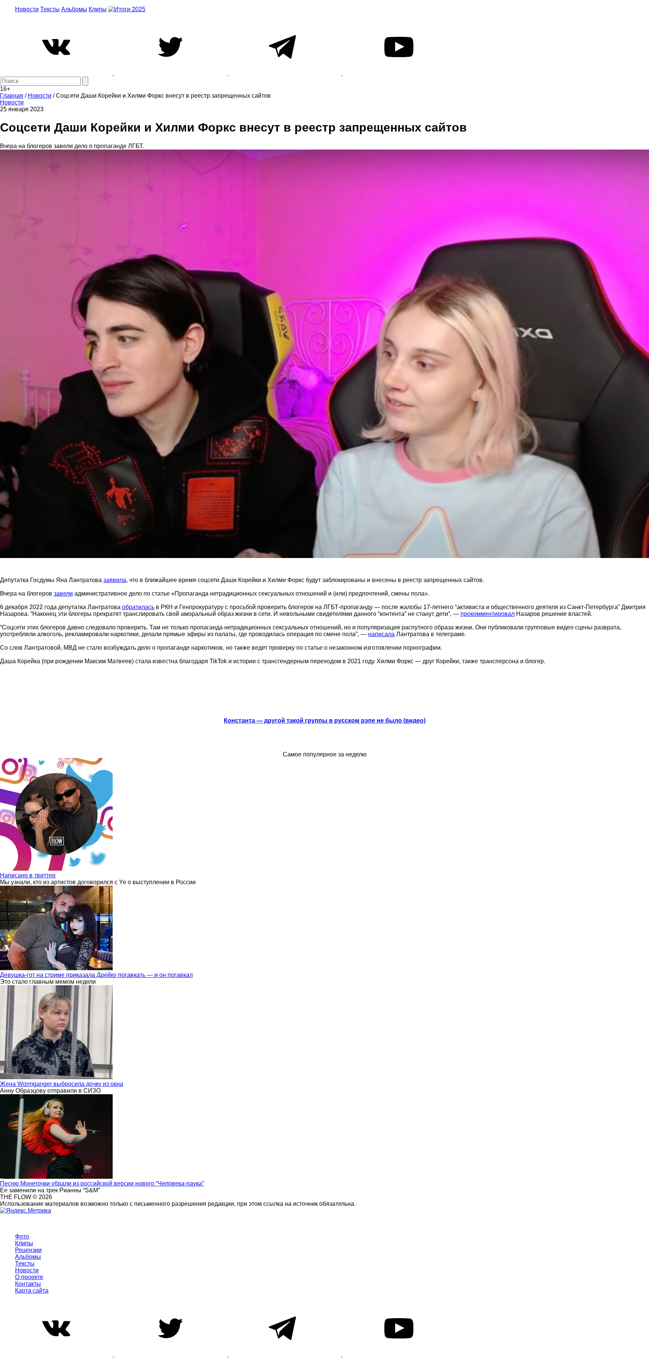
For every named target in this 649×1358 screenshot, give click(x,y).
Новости (27, 9)
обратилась (138, 607)
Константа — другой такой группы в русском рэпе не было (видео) (325, 720)
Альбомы (74, 9)
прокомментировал (487, 614)
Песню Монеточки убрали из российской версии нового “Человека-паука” (102, 1183)
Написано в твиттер (28, 875)
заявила (114, 580)
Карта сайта (31, 1290)
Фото (22, 1236)
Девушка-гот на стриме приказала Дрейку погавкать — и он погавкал (96, 975)
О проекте (29, 1277)
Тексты (50, 9)
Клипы (98, 9)
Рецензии (28, 1250)
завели (63, 593)
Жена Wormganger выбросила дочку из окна (61, 1084)
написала (381, 634)
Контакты (28, 1284)
